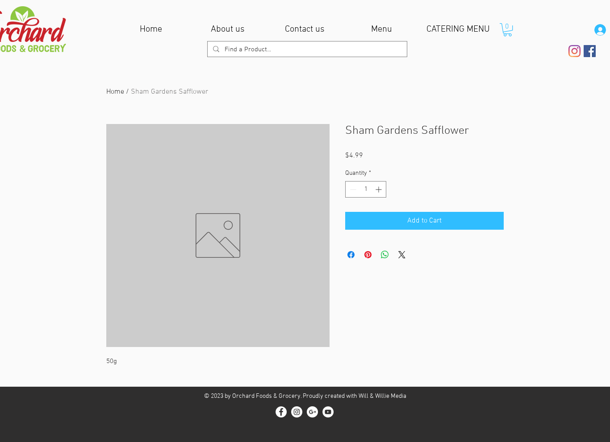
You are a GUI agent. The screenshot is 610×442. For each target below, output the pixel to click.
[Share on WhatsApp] (385, 254)
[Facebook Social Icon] (590, 51)
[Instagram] (574, 51)
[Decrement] (352, 189)
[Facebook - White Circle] (281, 411)
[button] (507, 29)
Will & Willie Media (382, 396)
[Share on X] (402, 254)
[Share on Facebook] (351, 254)
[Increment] (379, 189)
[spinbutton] (366, 189)
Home (115, 91)
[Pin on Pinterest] (368, 254)
